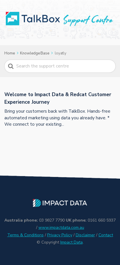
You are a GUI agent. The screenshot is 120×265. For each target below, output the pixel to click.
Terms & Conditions (25, 235)
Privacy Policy (59, 235)
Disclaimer (85, 235)
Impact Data (71, 242)
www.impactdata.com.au (61, 227)
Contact (105, 235)
